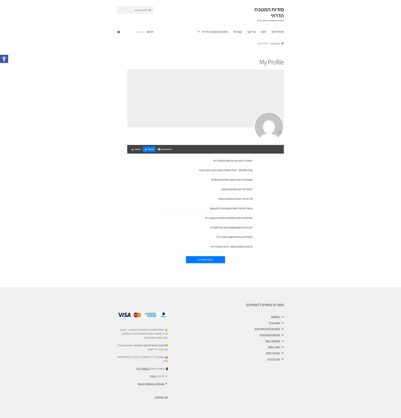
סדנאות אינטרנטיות (270, 334)
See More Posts (205, 259)
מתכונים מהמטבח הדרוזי (215, 31)
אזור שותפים (161, 397)
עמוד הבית (275, 43)
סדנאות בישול (272, 341)
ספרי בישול (274, 346)
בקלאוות (275, 316)
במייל (153, 376)
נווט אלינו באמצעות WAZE (151, 383)
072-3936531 (143, 368)
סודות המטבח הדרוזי (269, 12)
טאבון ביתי (274, 322)
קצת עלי (237, 31)
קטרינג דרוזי (273, 359)
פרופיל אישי (278, 31)
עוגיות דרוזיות (273, 353)
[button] (4, 59)
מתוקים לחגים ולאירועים (267, 328)
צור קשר (251, 31)
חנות (263, 31)
